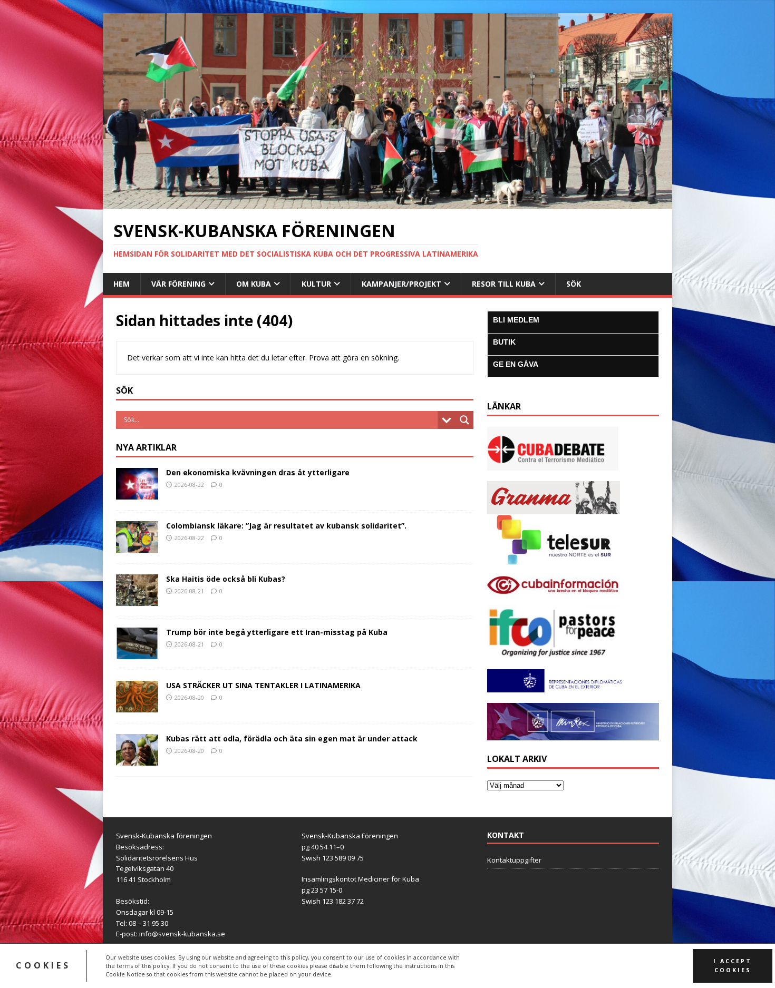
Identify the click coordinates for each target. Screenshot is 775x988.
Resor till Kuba (504, 284)
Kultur (316, 284)
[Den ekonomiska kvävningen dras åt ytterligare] (137, 493)
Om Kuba (253, 284)
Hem (121, 284)
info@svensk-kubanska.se (182, 933)
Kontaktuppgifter (514, 860)
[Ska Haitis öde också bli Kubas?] (137, 600)
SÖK (573, 284)
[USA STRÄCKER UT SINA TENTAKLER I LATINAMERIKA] (137, 706)
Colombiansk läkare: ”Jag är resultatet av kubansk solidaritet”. (287, 526)
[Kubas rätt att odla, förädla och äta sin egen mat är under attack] (137, 760)
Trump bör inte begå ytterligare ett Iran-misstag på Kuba (277, 632)
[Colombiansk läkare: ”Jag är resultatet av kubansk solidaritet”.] (137, 547)
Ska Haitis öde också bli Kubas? (225, 579)
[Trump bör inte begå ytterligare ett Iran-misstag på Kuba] (137, 653)
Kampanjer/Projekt (401, 284)
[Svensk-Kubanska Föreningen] (387, 203)
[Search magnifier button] (464, 420)
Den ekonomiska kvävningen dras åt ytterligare (258, 472)
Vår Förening (178, 284)
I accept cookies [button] (732, 965)
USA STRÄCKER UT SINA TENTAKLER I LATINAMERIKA (263, 685)
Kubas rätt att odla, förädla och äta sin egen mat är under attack (292, 738)
